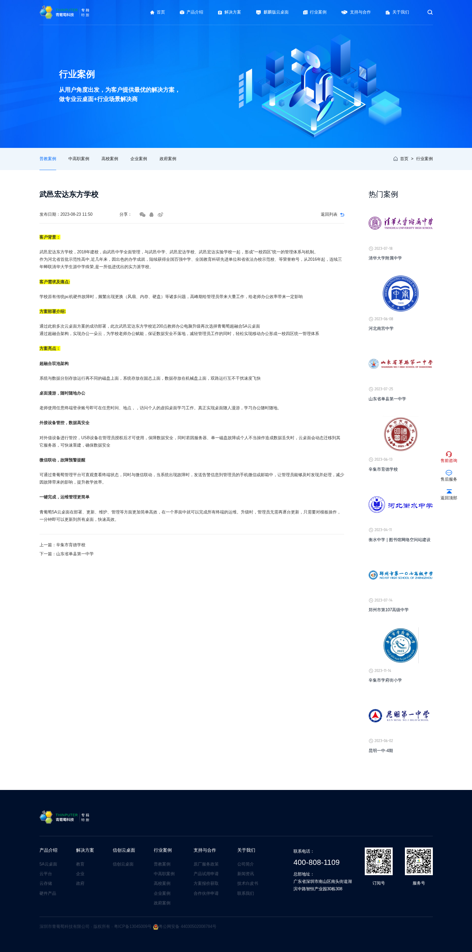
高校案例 (109, 158)
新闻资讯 (245, 873)
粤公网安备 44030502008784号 (187, 926)
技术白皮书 (247, 883)
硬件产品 (47, 893)
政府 (80, 883)
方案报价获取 (206, 883)
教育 (80, 864)
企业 (80, 873)
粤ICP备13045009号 (133, 926)
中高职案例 (78, 158)
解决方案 (85, 850)
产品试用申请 (206, 873)
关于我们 (246, 850)
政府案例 (168, 158)
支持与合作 (205, 850)
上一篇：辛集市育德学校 (62, 544)
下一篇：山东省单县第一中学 (66, 553)
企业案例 (138, 158)
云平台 (45, 873)
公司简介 (245, 864)
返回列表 (329, 214)
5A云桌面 (48, 864)
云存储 (45, 883)
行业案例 (424, 158)
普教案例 (47, 158)
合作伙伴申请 (206, 893)
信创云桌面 (124, 850)
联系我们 (245, 893)
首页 (404, 158)
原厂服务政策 (206, 864)
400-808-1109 (316, 862)
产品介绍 (48, 850)
